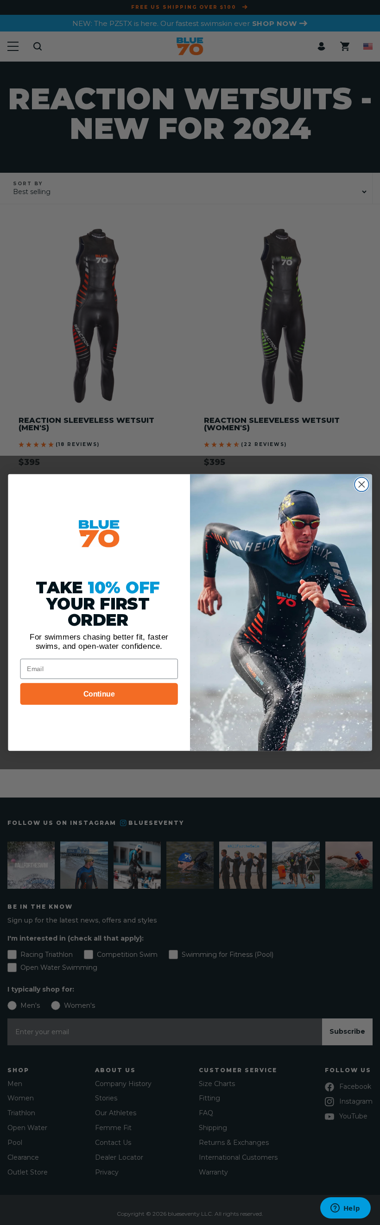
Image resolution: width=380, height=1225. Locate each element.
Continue (99, 693)
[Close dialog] (362, 484)
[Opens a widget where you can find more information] (345, 1208)
